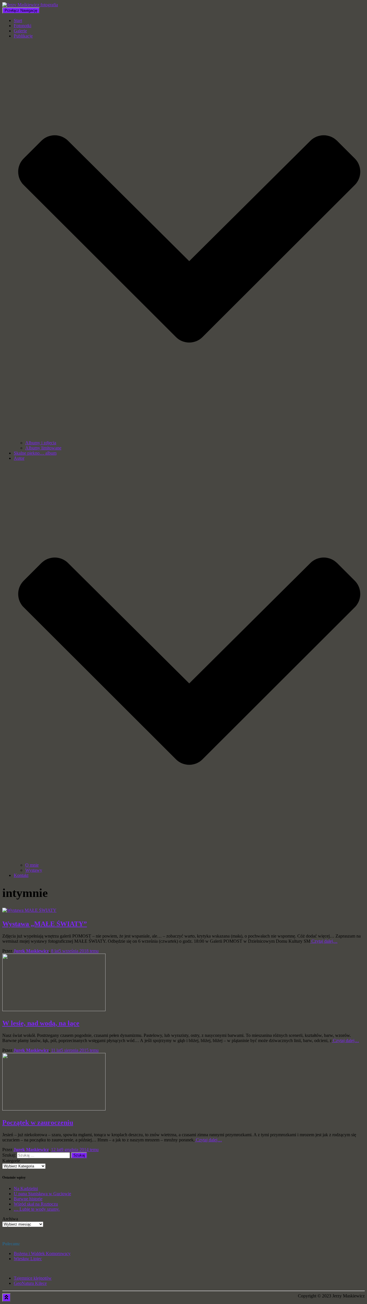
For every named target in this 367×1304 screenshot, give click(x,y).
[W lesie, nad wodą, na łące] (54, 1009)
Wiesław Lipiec (28, 1258)
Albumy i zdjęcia (40, 442)
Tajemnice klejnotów (33, 1278)
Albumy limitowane (43, 447)
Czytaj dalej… (323, 941)
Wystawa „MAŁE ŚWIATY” (44, 924)
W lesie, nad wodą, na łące (40, 1023)
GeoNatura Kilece (30, 1283)
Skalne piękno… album (35, 453)
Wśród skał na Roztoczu (36, 1204)
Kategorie (11, 1160)
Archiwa (10, 1218)
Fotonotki (22, 25)
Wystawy (33, 870)
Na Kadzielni (26, 1188)
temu (75, 950)
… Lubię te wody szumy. (37, 1209)
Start (18, 20)
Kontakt (21, 875)
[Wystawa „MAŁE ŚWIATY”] (29, 910)
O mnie (32, 865)
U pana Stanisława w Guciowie (42, 1193)
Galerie (20, 30)
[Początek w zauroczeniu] (54, 1108)
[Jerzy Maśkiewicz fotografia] (30, 4)
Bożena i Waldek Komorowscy (42, 1253)
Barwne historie (28, 1198)
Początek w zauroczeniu (37, 1122)
